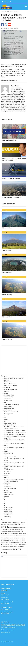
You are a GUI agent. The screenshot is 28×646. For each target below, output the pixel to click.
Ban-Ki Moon (3, 524)
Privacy (24, 642)
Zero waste (7, 399)
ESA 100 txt (7, 472)
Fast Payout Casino (10, 423)
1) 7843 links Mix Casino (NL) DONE (15, 432)
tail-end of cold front (15, 544)
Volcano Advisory (7, 228)
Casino (6, 475)
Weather (6, 391)
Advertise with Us (5, 632)
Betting (6, 490)
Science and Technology (11, 404)
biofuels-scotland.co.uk (11, 412)
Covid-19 (7, 387)
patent (7, 542)
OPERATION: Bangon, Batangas (11, 178)
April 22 (16, 522)
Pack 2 (6, 477)
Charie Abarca (6, 28)
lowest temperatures (20, 538)
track (8, 546)
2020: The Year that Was (9, 140)
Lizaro (15, 538)
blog (5, 402)
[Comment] (12, 24)
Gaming (6, 496)
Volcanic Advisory (7, 339)
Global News (8, 400)
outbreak (3, 542)
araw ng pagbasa (22, 522)
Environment (8, 382)
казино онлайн (8, 494)
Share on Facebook (2, 24)
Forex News (7, 438)
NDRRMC (10, 540)
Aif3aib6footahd (9, 470)
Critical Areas (12, 527)
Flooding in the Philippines (13, 533)
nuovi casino (8, 410)
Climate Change (9, 395)
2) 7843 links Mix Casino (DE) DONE (15, 434)
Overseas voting (9, 408)
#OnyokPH (10, 522)
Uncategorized (8, 453)
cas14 (6, 445)
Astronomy (7, 516)
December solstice (19, 527)
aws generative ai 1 (10, 457)
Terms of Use (19, 642)
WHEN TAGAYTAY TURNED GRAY (12, 197)
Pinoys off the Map (9, 384)
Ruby (3, 544)
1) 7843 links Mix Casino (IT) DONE (14, 430)
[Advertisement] (14, 360)
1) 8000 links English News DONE (14, 443)
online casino (8, 509)
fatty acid (18, 531)
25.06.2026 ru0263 (10, 488)
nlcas (5, 455)
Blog (6, 11)
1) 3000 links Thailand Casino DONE (15, 436)
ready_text (7, 487)
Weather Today (8, 397)
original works (22, 540)
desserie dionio (11, 529)
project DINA (18, 542)
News (6, 419)
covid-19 (5, 527)
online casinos (8, 513)
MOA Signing (8, 406)
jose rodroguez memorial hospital (17, 537)
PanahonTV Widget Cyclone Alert (14, 378)
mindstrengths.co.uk (10, 425)
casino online (8, 511)
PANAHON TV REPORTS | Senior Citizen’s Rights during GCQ (14, 159)
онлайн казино (8, 515)
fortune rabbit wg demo (14, 535)
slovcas (6, 442)
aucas (6, 451)
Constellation (11, 524)
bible (8, 524)
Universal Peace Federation (6, 549)
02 (5, 421)
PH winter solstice (12, 542)
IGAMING (7, 473)
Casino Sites (8, 492)
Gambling (7, 483)
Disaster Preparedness (11, 389)
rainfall (24, 542)
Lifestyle (6, 380)
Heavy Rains (6, 537)
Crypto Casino (8, 507)
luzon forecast (4, 540)
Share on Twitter (6, 24)
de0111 (6, 485)
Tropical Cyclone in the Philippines (17, 546)
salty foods (7, 544)
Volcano (5, 210)
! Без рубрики (8, 414)
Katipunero (3, 538)
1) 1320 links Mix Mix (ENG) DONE (14, 440)
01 (5, 417)
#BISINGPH (4, 522)
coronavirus (19, 524)
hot (9, 537)
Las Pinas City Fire (9, 538)
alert (14, 522)
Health (6, 393)
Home (2, 11)
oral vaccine (16, 540)
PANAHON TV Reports (13, 11)
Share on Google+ (9, 24)
